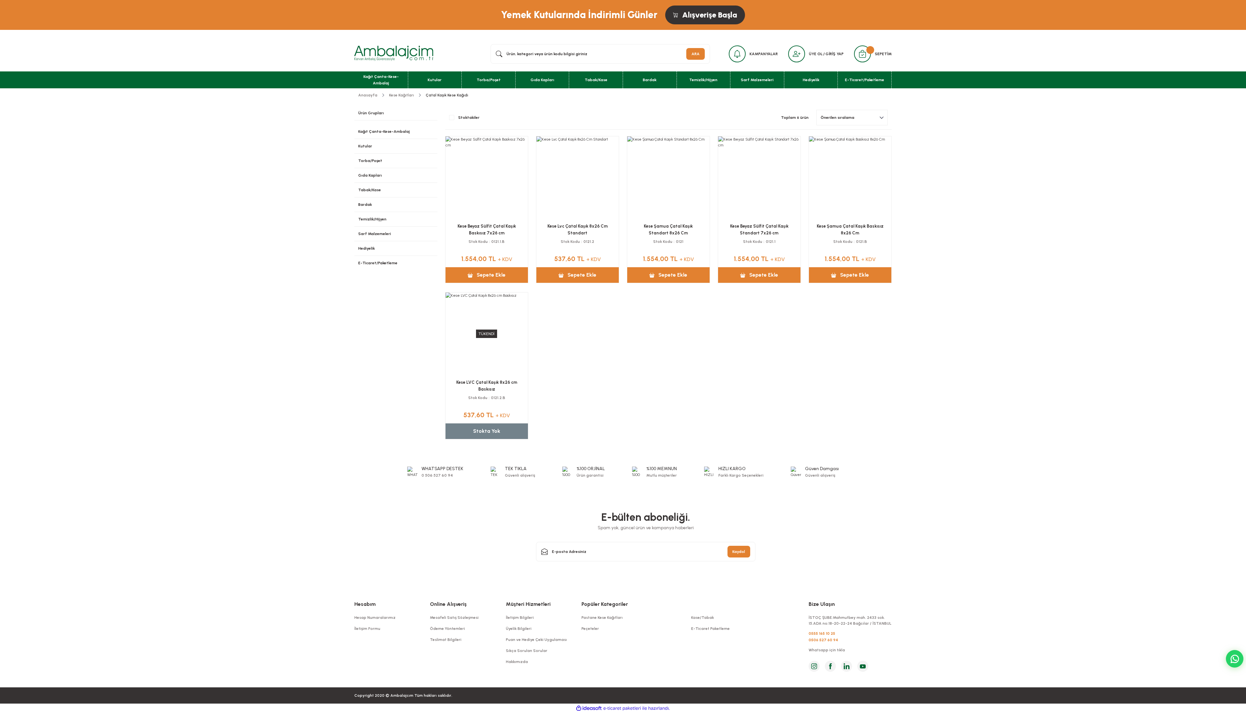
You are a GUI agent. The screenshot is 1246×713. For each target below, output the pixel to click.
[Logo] (393, 53)
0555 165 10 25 (822, 633)
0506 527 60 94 (823, 640)
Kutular (365, 146)
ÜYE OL (816, 54)
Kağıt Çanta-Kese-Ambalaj (384, 131)
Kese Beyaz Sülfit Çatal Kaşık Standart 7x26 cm (759, 229)
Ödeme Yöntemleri (447, 628)
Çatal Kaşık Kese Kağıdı (447, 95)
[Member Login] (796, 53)
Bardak (365, 204)
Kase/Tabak (702, 617)
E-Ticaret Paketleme (710, 628)
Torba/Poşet (370, 160)
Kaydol (738, 551)
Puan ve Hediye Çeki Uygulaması (536, 639)
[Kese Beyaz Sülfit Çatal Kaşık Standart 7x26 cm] (759, 177)
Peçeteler (590, 628)
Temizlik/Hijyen (372, 219)
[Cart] (862, 53)
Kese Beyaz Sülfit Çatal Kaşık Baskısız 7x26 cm (487, 229)
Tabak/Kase (369, 190)
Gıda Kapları (370, 175)
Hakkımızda (517, 661)
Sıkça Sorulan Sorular (526, 650)
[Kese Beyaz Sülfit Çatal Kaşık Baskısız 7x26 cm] (487, 177)
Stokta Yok (486, 431)
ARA (695, 54)
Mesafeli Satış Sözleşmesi (454, 617)
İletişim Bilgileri (520, 617)
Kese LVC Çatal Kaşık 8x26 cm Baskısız (486, 386)
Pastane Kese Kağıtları (602, 617)
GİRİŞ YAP (834, 54)
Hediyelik (366, 248)
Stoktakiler (469, 117)
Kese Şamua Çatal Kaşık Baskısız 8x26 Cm (850, 229)
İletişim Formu (367, 628)
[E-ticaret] (622, 708)
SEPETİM (883, 54)
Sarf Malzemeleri (374, 233)
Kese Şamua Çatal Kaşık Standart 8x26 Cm (668, 229)
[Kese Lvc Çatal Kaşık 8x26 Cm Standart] (577, 177)
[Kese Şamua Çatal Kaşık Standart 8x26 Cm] (668, 177)
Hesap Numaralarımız (375, 617)
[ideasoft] (589, 708)
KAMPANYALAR (764, 54)
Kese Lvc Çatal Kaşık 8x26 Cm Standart (577, 229)
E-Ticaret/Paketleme (377, 263)
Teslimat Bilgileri (445, 639)
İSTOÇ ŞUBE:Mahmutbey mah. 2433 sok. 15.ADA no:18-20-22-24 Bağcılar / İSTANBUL (850, 620)
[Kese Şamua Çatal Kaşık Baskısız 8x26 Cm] (850, 177)
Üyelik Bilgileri (518, 628)
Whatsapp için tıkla (827, 650)
